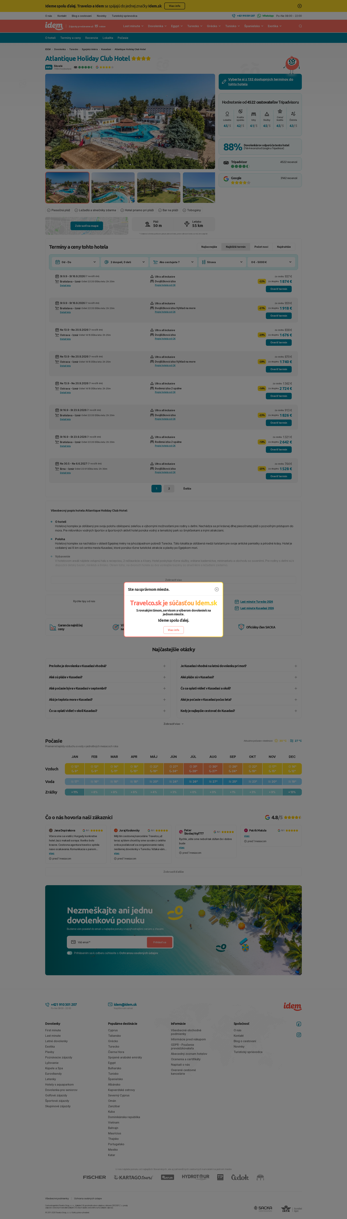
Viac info (173, 629)
